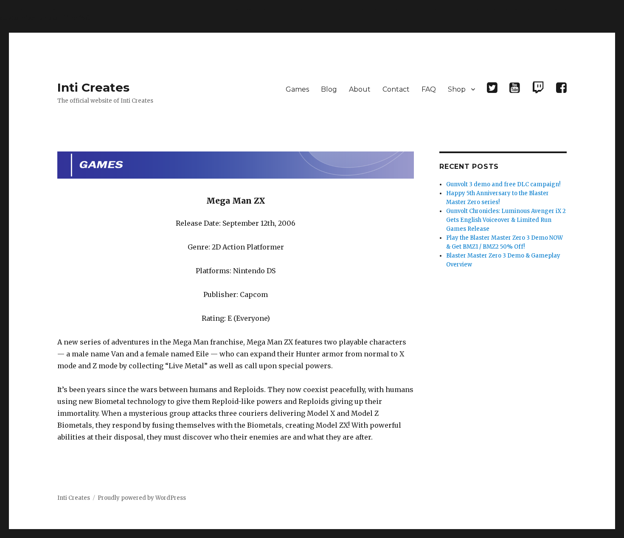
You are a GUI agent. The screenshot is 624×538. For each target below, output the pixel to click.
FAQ (429, 89)
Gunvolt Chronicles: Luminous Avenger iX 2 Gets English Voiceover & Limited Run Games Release (506, 220)
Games (297, 89)
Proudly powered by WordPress (142, 498)
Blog (329, 89)
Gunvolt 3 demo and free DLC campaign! (503, 184)
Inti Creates (93, 87)
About (360, 89)
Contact (396, 89)
